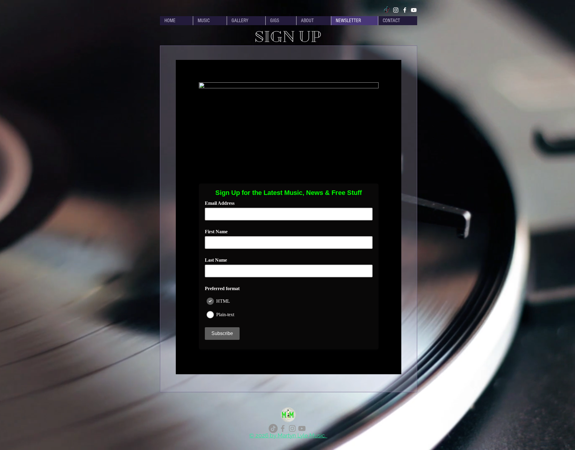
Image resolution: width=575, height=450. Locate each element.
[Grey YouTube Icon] (301, 428)
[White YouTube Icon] (413, 10)
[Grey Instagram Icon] (292, 428)
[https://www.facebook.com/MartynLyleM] (282, 428)
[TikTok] (386, 10)
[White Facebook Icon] (404, 10)
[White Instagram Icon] (395, 10)
